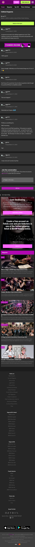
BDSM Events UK (11, 435)
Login (16, 2)
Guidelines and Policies (12, 387)
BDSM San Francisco (11, 451)
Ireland (15, 412)
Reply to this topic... (9, 180)
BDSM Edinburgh (12, 426)
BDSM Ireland (12, 428)
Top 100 (17, 7)
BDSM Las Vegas (11, 448)
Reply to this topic (17, 23)
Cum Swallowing (17, 212)
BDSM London (12, 414)
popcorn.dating (11, 500)
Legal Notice (11, 382)
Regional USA (12, 441)
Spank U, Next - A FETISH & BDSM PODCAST (12, 516)
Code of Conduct (12, 389)
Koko (12, 502)
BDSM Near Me (12, 487)
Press (12, 406)
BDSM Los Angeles (12, 446)
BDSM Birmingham (12, 416)
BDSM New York (11, 444)
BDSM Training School (12, 489)
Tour (9, 378)
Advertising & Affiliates (12, 401)
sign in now (4, 173)
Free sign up (25, 2)
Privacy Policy (12, 385)
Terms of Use (12, 380)
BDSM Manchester (12, 419)
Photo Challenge (25, 7)
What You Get (8, 399)
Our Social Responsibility (11, 403)
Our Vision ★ (16, 399)
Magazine (9, 7)
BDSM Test (12, 480)
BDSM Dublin (12, 430)
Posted (11, 31)
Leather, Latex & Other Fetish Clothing (19, 18)
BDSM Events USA (12, 464)
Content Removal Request (12, 392)
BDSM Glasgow (12, 423)
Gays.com (12, 498)
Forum (3, 7)
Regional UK (9, 412)
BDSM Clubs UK (11, 433)
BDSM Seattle (12, 460)
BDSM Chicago (12, 458)
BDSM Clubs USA (12, 462)
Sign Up (17, 246)
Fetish (11, 475)
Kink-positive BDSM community (22, 534)
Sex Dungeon (12, 478)
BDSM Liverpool (11, 421)
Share (18, 188)
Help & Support (12, 375)
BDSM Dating (12, 485)
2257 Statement (11, 394)
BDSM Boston (12, 453)
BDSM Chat (11, 482)
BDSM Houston (12, 455)
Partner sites (12, 496)
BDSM (11, 473)
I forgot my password (11, 396)
